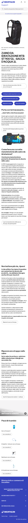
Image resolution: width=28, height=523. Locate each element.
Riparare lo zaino (7, 103)
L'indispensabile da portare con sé (11, 94)
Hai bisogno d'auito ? (8, 495)
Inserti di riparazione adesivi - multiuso (13, 397)
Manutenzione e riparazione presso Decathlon (13, 489)
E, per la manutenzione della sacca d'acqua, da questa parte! (12, 222)
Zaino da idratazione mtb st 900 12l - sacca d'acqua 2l (12, 86)
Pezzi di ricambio (20, 103)
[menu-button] (25, 2)
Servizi (3, 500)
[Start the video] (25, 413)
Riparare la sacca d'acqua (9, 322)
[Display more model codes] (7, 49)
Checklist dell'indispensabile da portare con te (13, 129)
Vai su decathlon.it (7, 434)
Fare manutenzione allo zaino (10, 98)
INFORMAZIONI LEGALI (8, 506)
